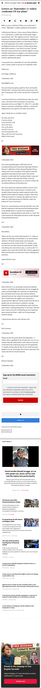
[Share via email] (26, 21)
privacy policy (30, 392)
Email (5, 378)
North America (6, 431)
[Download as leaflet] (31, 21)
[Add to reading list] (36, 21)
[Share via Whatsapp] (15, 21)
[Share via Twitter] (9, 21)
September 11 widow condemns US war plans (21, 28)
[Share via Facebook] (4, 21)
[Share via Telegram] (20, 21)
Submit (20, 400)
